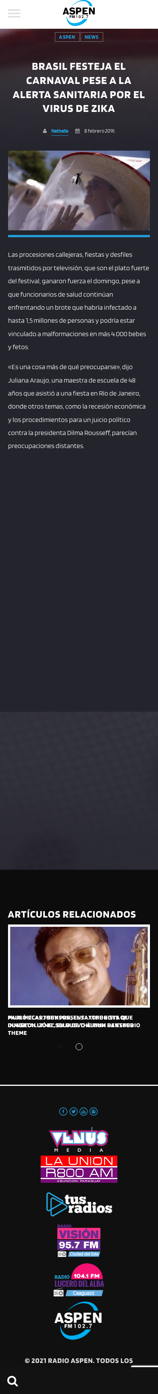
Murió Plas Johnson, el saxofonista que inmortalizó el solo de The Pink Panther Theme (71, 1025)
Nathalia (59, 131)
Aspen (67, 37)
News (92, 37)
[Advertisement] (79, 538)
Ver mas (79, 965)
